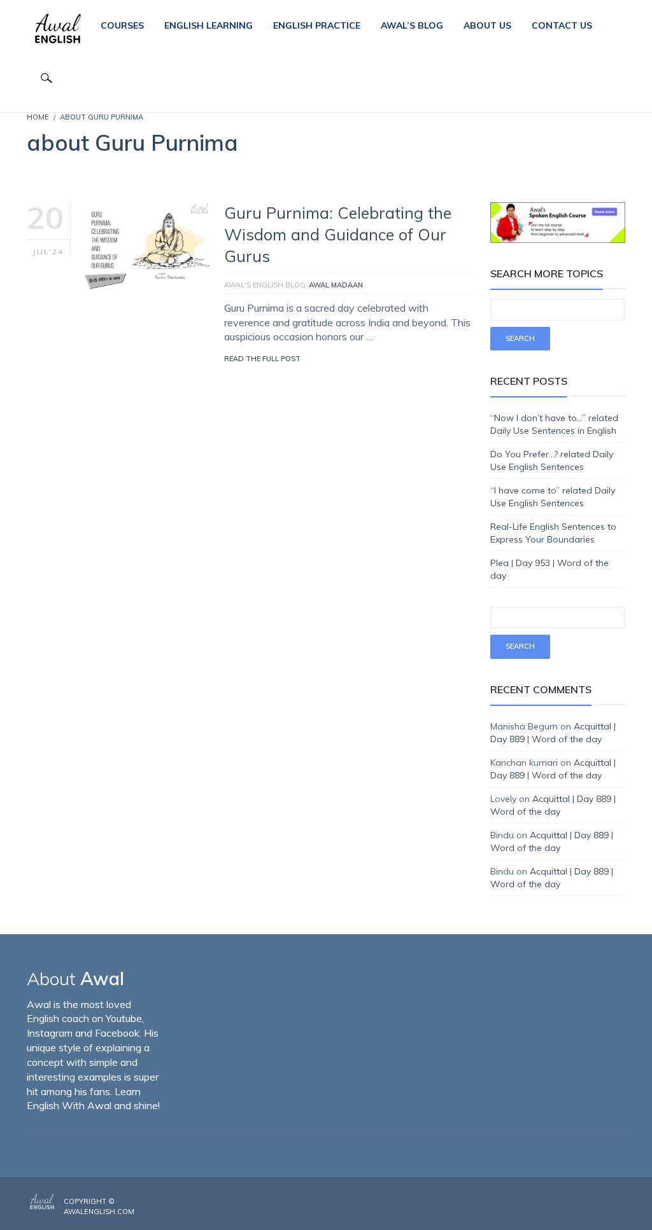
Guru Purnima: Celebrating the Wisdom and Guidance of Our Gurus (337, 234)
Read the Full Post (262, 358)
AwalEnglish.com (99, 1211)
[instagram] (604, 1202)
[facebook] (585, 1202)
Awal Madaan (336, 284)
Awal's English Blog (265, 284)
